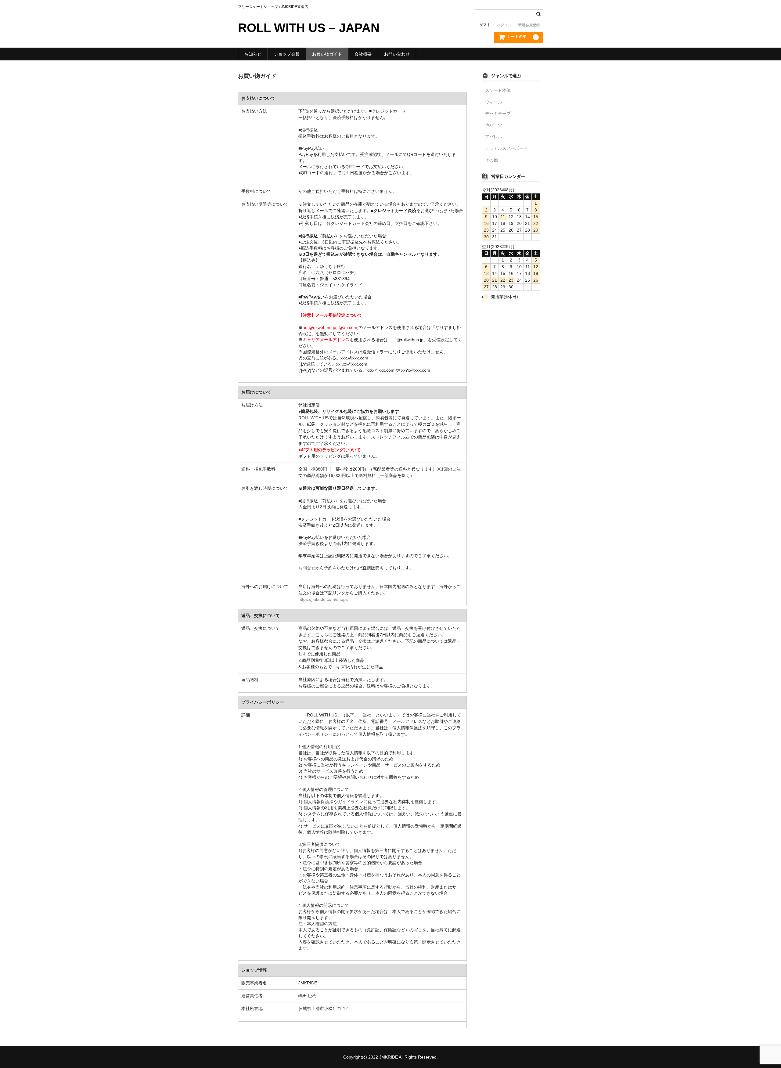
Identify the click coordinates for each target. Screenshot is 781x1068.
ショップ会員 (287, 54)
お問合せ (306, 567)
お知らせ (252, 54)
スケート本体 (498, 90)
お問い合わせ (397, 54)
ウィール (493, 101)
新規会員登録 (529, 25)
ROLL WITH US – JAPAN (309, 27)
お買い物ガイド (327, 54)
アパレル (493, 136)
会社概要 (363, 54)
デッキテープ (498, 113)
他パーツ (493, 125)
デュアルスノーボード (506, 148)
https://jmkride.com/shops (323, 599)
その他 (491, 159)
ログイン (504, 25)
